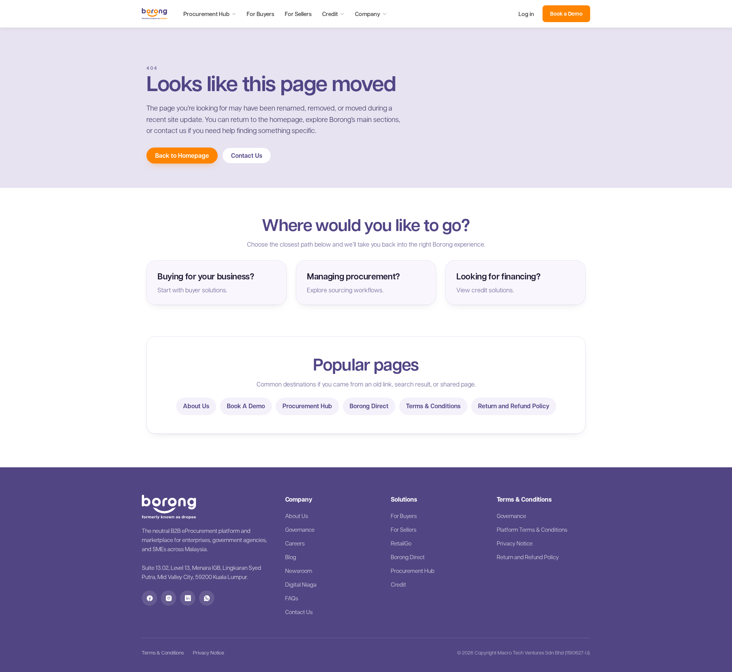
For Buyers (260, 14)
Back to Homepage (182, 155)
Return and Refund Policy (513, 406)
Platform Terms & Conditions (532, 529)
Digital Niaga (300, 584)
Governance (300, 529)
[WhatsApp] (206, 598)
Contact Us (246, 155)
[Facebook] (149, 598)
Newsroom (298, 570)
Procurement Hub (206, 14)
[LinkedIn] (187, 598)
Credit (330, 14)
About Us (196, 406)
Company (367, 14)
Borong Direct (369, 406)
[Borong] (154, 13)
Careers (295, 543)
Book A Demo (246, 406)
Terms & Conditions (433, 406)
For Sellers (298, 14)
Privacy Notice (515, 543)
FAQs (291, 598)
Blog (290, 557)
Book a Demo (566, 13)
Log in (526, 14)
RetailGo (401, 543)
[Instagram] (168, 598)
